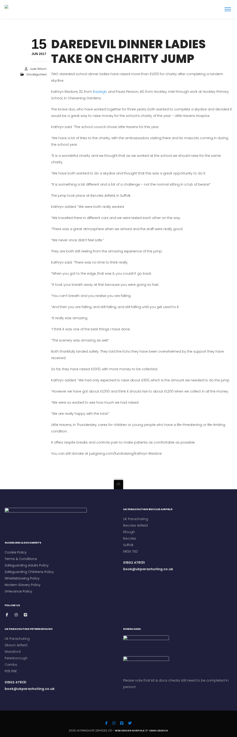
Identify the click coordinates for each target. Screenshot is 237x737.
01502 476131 (134, 562)
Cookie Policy (16, 552)
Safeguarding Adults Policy (27, 565)
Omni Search (158, 730)
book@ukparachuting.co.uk (148, 569)
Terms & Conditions (21, 559)
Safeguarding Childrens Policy (29, 572)
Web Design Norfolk (130, 730)
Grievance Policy (18, 591)
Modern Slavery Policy (23, 585)
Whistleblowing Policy (22, 578)
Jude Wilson (38, 69)
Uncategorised (36, 74)
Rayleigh (100, 91)
